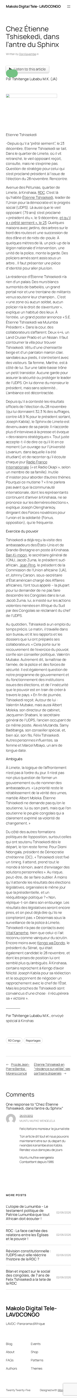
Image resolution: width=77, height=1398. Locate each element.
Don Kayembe (27, 54)
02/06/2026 (63, 1212)
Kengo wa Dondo (51, 942)
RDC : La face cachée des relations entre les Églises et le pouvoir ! (27, 1235)
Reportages (33, 1040)
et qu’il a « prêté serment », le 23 (38, 220)
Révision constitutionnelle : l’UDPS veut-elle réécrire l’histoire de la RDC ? (28, 1255)
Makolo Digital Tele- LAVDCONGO (33, 6)
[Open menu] (68, 6)
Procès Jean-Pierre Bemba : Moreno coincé (18, 1068)
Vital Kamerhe (17, 932)
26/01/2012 (26, 1116)
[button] (12, 73)
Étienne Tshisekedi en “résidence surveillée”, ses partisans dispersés (52, 1068)
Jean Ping (27, 565)
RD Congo (14, 1040)
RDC (41, 192)
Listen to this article (30, 69)
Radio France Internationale (26, 464)
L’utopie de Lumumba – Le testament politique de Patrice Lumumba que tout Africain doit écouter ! (28, 1212)
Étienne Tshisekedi (37, 197)
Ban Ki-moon (16, 555)
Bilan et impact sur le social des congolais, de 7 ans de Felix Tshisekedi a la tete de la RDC (28, 1277)
